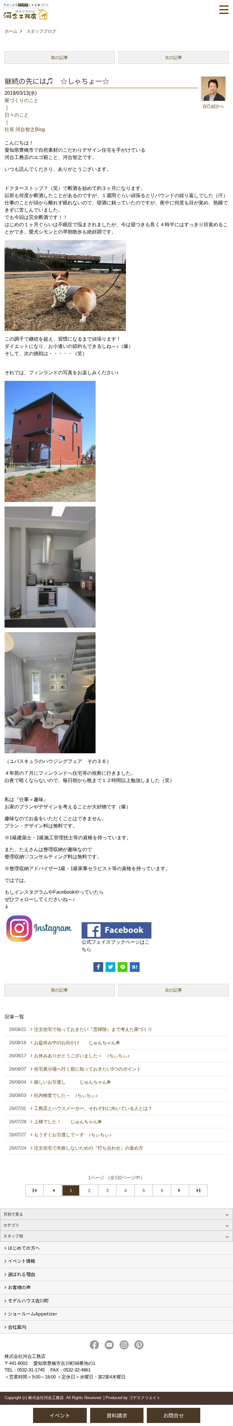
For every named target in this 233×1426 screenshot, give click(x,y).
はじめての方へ (24, 1248)
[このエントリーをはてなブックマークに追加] (135, 967)
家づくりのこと (22, 100)
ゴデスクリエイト (144, 1397)
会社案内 (17, 1327)
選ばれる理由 (21, 1274)
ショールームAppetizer (32, 1313)
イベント (59, 1415)
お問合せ (173, 1415)
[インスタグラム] (39, 928)
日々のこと (17, 114)
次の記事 (173, 57)
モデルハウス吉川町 (28, 1300)
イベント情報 (21, 1261)
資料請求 (116, 1415)
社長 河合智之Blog (25, 129)
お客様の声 (19, 1287)
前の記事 (59, 57)
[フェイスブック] (116, 930)
